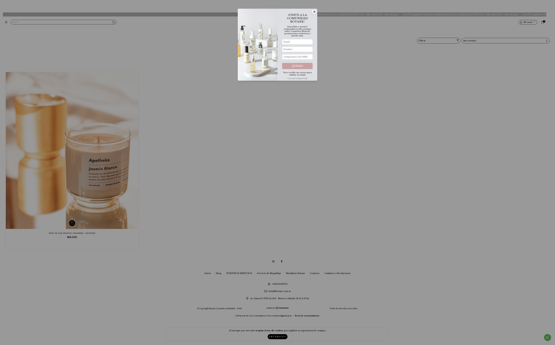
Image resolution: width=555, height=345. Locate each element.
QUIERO (297, 66)
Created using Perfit (297, 78)
